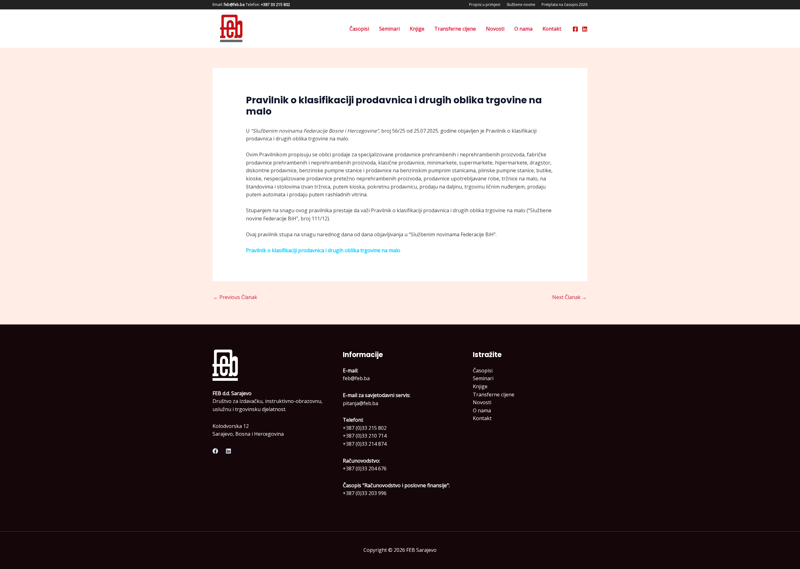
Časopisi (359, 28)
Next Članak (569, 297)
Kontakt (551, 28)
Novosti (495, 28)
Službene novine (521, 4)
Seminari (389, 28)
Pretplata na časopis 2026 (565, 4)
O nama (523, 28)
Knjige (417, 28)
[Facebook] (575, 29)
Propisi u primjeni (484, 4)
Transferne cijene (455, 28)
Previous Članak (235, 297)
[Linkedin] (585, 29)
